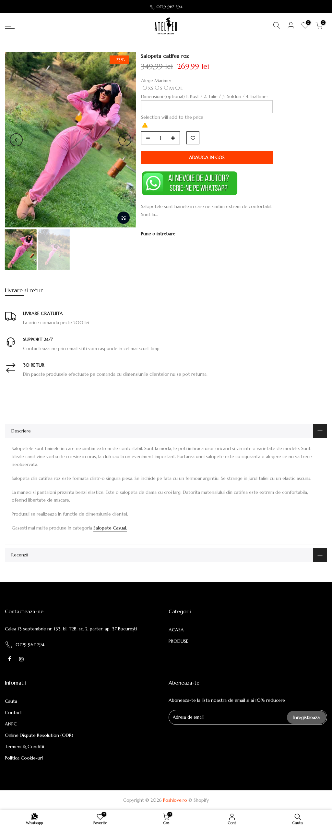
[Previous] (16, 139)
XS (150, 88)
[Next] (124, 139)
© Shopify (198, 800)
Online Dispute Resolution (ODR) (39, 735)
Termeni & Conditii (24, 746)
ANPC (11, 724)
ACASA (176, 630)
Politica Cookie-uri (24, 758)
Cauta (11, 701)
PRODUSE (178, 641)
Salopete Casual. (110, 528)
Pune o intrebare (158, 234)
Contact (13, 712)
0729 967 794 (169, 6)
